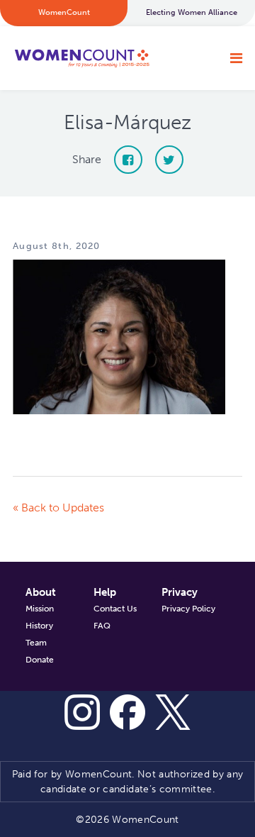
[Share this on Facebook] (128, 159)
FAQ (102, 626)
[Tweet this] (169, 159)
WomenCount (81, 58)
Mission (40, 609)
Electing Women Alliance (191, 12)
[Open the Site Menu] (236, 58)
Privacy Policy (188, 609)
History (39, 626)
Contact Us (115, 609)
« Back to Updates (58, 507)
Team (36, 643)
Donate (40, 660)
